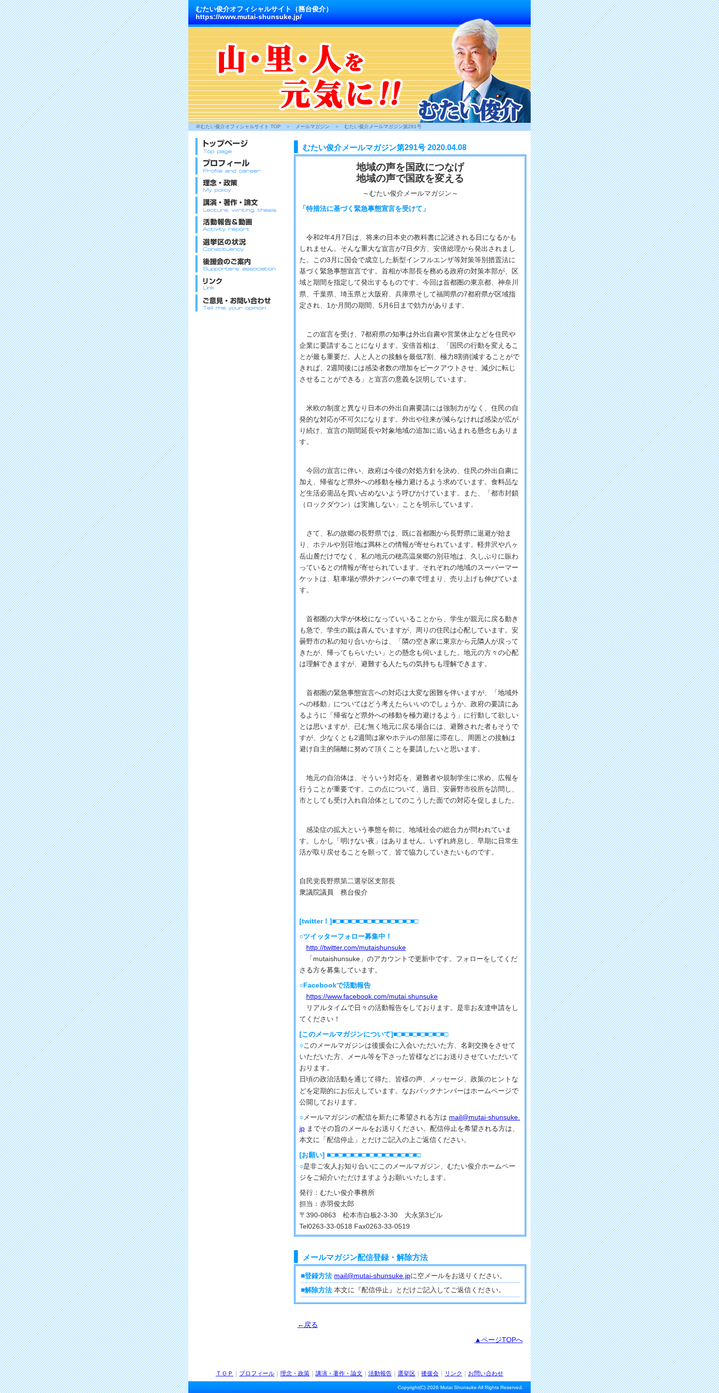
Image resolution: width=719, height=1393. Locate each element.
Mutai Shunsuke (458, 1387)
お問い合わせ (485, 1373)
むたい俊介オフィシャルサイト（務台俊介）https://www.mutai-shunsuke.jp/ (264, 13)
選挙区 (406, 1373)
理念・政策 (295, 1373)
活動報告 (380, 1373)
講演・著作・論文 (338, 1373)
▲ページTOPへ (498, 1340)
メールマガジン (312, 126)
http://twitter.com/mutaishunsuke (356, 947)
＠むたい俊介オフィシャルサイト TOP (238, 126)
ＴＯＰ (224, 1373)
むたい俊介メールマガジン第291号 (383, 126)
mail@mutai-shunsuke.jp (372, 1276)
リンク (453, 1373)
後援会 (430, 1373)
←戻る (307, 1324)
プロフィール (256, 1373)
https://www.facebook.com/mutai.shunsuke (372, 996)
